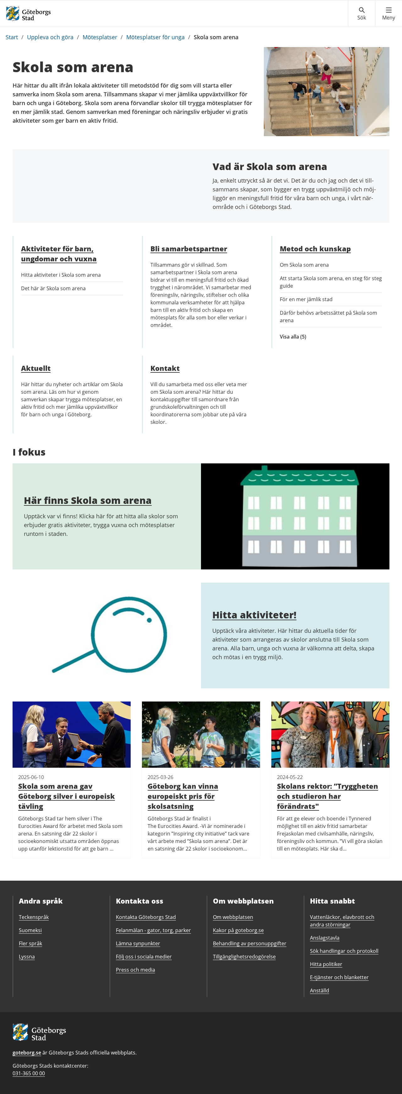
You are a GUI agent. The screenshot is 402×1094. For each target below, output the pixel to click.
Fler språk (30, 943)
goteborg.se (27, 1052)
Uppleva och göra (50, 37)
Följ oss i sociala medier (144, 956)
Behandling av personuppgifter (249, 943)
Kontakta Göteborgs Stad (146, 917)
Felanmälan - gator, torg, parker (153, 930)
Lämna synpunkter (138, 943)
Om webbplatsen (233, 917)
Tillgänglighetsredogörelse (244, 956)
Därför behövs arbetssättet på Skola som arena (328, 316)
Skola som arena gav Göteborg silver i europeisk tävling (66, 796)
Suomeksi (30, 930)
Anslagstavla (325, 937)
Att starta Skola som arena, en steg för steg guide (331, 282)
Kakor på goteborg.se (238, 930)
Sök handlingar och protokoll (344, 950)
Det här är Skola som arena (53, 288)
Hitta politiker (326, 964)
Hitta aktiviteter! (254, 614)
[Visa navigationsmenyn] (388, 13)
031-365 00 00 (29, 1073)
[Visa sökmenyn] (361, 13)
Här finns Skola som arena (88, 500)
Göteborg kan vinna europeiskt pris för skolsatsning (183, 796)
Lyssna (27, 956)
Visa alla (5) (300, 336)
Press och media (135, 969)
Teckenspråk (34, 917)
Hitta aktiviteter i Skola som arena (61, 274)
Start (12, 37)
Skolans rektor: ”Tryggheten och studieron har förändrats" (327, 796)
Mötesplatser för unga (155, 37)
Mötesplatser (100, 37)
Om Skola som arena (304, 264)
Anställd (319, 990)
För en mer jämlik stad (306, 299)
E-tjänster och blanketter (339, 977)
